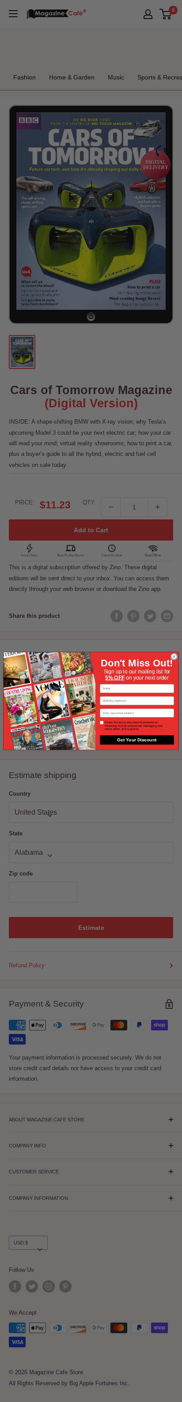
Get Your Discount (136, 740)
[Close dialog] (174, 657)
